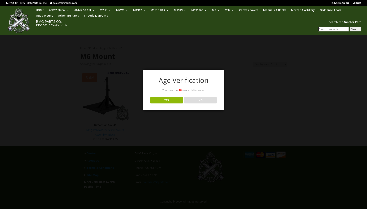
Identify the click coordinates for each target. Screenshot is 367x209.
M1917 (137, 10)
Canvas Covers (248, 10)
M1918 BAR (158, 10)
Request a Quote (340, 3)
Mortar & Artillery (303, 10)
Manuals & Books (274, 10)
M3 (214, 10)
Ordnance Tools (330, 10)
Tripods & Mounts (96, 15)
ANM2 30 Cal (57, 10)
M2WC (120, 10)
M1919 (178, 10)
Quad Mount (44, 15)
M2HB (103, 10)
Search (355, 29)
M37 (227, 10)
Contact (357, 3)
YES (166, 100)
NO (200, 100)
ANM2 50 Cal (82, 10)
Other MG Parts (68, 15)
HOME (40, 10)
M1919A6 (197, 10)
